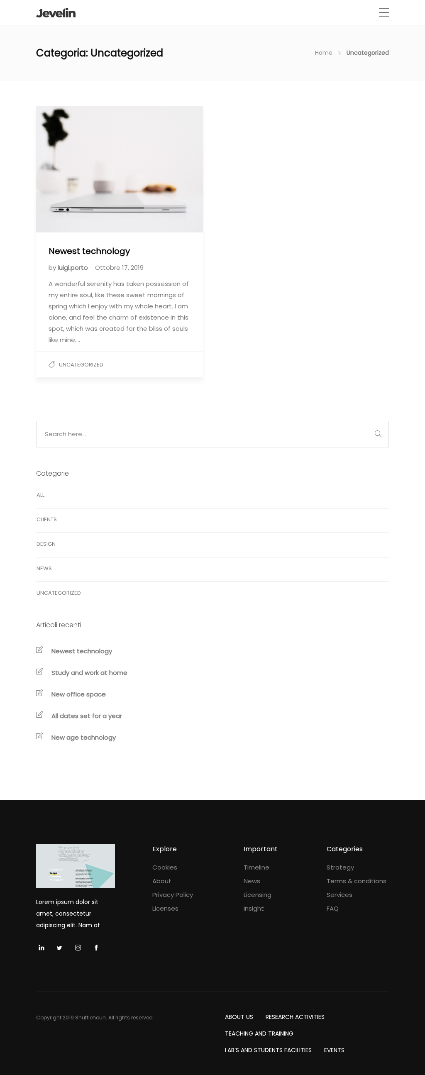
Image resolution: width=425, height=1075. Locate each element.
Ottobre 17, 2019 (119, 267)
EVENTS (334, 1050)
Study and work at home (89, 672)
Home (323, 53)
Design (46, 544)
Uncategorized (81, 365)
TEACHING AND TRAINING (259, 1033)
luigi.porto (74, 267)
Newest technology (81, 651)
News (44, 568)
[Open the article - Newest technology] (78, 169)
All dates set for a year (86, 715)
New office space (78, 694)
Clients (47, 519)
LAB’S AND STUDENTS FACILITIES (268, 1050)
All (40, 495)
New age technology (83, 737)
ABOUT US (239, 1017)
